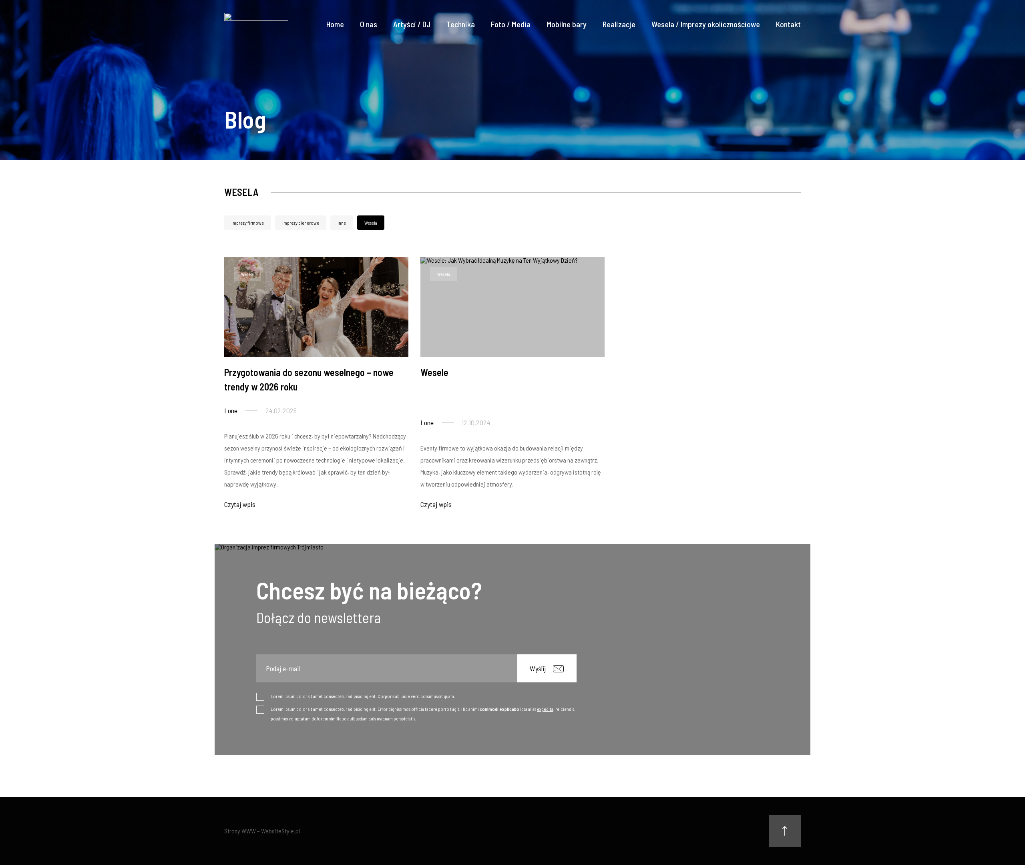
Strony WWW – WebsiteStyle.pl (262, 831)
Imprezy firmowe (247, 222)
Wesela (370, 222)
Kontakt (788, 24)
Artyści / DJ (411, 24)
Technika (460, 24)
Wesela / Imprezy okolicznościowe (705, 24)
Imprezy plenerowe (300, 222)
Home (335, 24)
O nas (368, 24)
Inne (342, 222)
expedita (545, 709)
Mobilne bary (567, 24)
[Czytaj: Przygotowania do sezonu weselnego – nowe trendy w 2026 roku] (316, 307)
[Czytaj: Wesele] (512, 307)
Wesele (434, 372)
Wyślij (538, 668)
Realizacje (619, 24)
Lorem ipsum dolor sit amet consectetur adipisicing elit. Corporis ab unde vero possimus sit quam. (363, 696)
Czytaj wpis (239, 504)
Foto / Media (511, 24)
